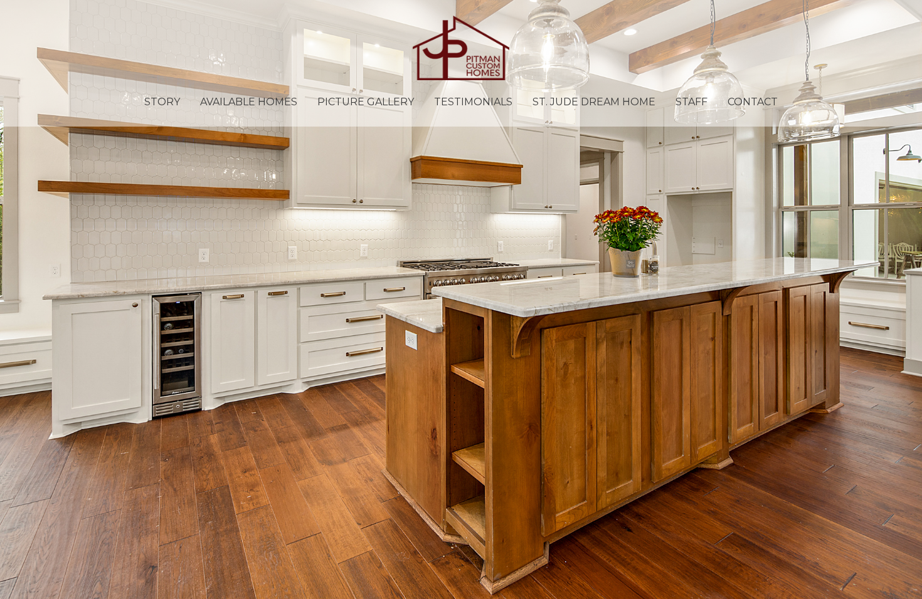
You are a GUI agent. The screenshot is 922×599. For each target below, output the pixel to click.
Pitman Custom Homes (461, 48)
